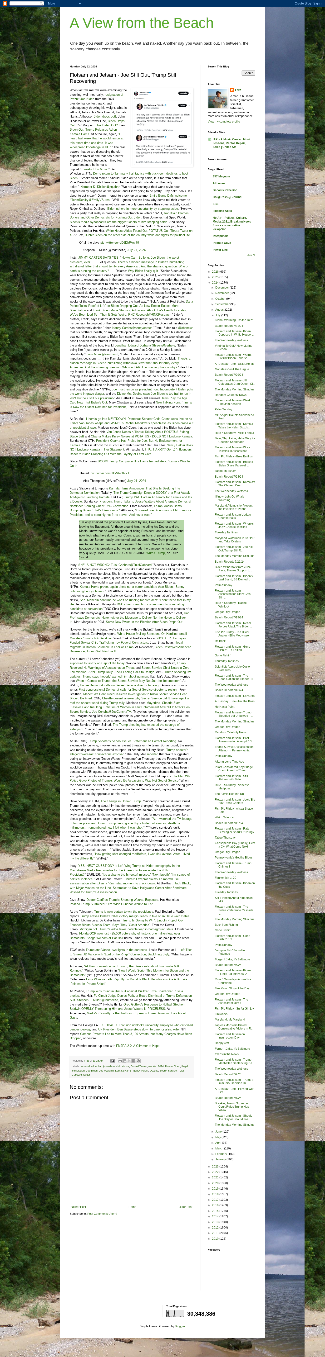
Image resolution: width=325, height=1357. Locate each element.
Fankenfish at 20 (225, 877)
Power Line (220, 249)
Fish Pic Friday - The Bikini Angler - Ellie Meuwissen (233, 634)
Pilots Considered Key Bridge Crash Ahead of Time (234, 768)
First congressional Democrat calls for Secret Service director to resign (128, 689)
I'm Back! (220, 641)
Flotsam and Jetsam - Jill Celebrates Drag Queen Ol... (235, 382)
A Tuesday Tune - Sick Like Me (235, 363)
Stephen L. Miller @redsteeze (97, 1000)
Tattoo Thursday (225, 471)
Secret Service (168, 1070)
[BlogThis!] (124, 1060)
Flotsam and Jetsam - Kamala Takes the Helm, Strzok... (234, 425)
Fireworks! (221, 1014)
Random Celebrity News (230, 395)
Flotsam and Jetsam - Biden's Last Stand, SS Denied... (234, 577)
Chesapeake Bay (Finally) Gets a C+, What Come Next (235, 844)
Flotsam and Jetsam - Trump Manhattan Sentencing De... (234, 1061)
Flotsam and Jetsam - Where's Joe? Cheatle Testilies (234, 525)
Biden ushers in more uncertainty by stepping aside (142, 208)
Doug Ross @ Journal (227, 197)
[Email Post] (112, 1060)
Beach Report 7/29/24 (229, 374)
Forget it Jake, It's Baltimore (232, 1048)
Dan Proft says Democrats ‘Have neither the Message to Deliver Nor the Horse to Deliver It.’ (129, 617)
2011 (215, 1233)
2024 (215, 282)
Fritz (238, 90)
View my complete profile (224, 121)
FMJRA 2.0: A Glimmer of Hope (137, 1046)
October (220, 298)
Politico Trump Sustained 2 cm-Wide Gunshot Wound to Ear (111, 904)
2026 (215, 271)
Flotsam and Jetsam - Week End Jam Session (233, 402)
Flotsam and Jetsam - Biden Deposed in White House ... (234, 333)
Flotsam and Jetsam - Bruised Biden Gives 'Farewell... (234, 463)
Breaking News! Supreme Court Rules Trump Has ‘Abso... (232, 1107)
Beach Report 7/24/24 (229, 476)
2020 (215, 1183)
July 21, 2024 (136, 250)
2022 (215, 1172)
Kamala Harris (123, 1070)
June (218, 1131)
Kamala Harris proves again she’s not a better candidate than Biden (126, 586)
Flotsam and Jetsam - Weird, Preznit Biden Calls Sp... (233, 356)
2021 (215, 1177)
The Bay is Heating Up (229, 794)
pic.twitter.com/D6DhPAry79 (119, 242)
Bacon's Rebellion (225, 190)
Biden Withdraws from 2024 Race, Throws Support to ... (234, 568)
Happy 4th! (222, 1043)
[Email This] (120, 1060)
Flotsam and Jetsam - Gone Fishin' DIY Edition (232, 648)
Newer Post (78, 1207)
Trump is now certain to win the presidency (123, 911)
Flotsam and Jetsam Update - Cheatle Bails (234, 516)
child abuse (122, 1066)
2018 (215, 1194)
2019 (215, 1188)
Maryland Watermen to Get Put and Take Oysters (234, 539)
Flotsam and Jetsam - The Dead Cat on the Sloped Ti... (235, 677)
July (218, 315)
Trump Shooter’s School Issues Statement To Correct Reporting (132, 741)
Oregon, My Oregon (227, 612)
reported (152, 754)
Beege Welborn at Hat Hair (105, 938)
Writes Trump (155, 553)
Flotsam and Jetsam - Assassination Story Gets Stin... (233, 594)
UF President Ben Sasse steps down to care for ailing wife (138, 1029)
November (222, 293)
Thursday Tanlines (227, 661)
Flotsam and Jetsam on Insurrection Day (230, 1036)
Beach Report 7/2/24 (228, 1074)
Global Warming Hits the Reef (234, 320)
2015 (215, 1211)
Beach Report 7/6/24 (228, 965)
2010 (215, 1238)
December (222, 287)
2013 (215, 1222)
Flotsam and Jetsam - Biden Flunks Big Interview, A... (233, 972)
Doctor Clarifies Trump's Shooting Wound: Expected (122, 900)
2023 (215, 1166)
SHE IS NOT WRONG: (94, 565)
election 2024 (156, 1066)
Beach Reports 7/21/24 (230, 561)
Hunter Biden (172, 1066)
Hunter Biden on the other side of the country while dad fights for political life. (138, 235)
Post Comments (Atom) (102, 1213)
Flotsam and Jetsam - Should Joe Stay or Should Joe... (233, 1117)
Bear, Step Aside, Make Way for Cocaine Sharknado (235, 440)
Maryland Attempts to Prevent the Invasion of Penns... (233, 507)
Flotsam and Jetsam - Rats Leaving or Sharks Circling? (234, 830)
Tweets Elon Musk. (95, 169)
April (218, 1142)
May (218, 1137)
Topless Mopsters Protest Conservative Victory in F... (233, 1027)
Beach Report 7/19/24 (229, 617)
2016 (215, 1205)
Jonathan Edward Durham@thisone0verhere (145, 345)
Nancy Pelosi (140, 1070)
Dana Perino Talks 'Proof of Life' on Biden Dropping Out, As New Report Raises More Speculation (131, 306)
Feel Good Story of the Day (232, 988)
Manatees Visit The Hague (232, 369)
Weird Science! (224, 817)
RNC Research (138, 314)
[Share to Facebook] (133, 1060)
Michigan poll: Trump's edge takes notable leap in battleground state (126, 929)
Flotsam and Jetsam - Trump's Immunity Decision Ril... (234, 1081)
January (221, 1159)
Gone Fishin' (223, 655)
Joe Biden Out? (107, 125)
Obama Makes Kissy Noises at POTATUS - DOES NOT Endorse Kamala (141, 436)
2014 (215, 1216)
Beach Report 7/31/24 (229, 325)
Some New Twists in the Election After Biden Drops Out (144, 622)
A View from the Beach (142, 23)
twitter (86, 1074)
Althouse (219, 183)
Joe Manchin (106, 1070)
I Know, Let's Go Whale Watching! (229, 498)
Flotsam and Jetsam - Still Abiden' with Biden (231, 777)
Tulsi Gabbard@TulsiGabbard (131, 565)
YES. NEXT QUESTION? (96, 866)
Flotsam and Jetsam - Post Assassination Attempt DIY (233, 739)
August (220, 309)
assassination (89, 1066)
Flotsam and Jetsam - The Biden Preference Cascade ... (234, 910)
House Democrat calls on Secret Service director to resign (120, 685)
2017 (215, 1199)
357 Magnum (221, 176)
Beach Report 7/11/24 (229, 823)
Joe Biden (92, 1070)
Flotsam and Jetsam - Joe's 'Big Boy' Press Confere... (235, 801)
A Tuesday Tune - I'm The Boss (235, 701)
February (221, 1154)
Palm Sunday (223, 409)
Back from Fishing (226, 924)
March (219, 1148)
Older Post (185, 1207)
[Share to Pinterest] (138, 1060)
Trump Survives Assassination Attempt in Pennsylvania (234, 748)
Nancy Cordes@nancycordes (132, 328)
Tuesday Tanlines (226, 532)
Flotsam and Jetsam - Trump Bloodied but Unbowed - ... (234, 714)
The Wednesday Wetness (231, 340)
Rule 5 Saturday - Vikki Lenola (234, 433)
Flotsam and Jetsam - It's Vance (235, 695)
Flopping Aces (222, 211)
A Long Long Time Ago (229, 761)
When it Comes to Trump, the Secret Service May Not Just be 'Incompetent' (128, 681)
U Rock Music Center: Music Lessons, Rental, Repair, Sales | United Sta (232, 143)
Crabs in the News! (227, 1054)
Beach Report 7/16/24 (229, 690)
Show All (251, 255)
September (222, 304)
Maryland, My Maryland (230, 1019)
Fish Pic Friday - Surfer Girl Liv (234, 1008)
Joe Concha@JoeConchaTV (111, 711)
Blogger (180, 1326)
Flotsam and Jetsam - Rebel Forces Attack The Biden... (233, 625)
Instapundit (220, 236)
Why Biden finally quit (143, 271)
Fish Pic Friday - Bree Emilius (234, 456)
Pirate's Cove (222, 243)
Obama (154, 1070)
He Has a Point (224, 706)
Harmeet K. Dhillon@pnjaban (100, 187)
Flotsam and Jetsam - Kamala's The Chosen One (235, 483)
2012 (215, 1227)
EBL (215, 204)
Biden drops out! (105, 116)
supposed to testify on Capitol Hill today (97, 663)
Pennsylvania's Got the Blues (233, 857)
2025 (215, 277)
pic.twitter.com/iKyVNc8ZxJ (110, 473)
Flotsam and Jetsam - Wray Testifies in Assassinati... (232, 449)
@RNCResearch (160, 314)
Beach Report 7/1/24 (228, 1098)
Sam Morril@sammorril (102, 354)
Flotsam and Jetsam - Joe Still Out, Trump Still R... (234, 548)
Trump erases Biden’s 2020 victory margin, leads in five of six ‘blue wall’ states (134, 916)
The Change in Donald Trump (121, 801)
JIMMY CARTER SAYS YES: (98, 257)
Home (132, 1207)
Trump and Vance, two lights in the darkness (116, 950)
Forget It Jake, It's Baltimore (232, 959)
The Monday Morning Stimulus (234, 389)
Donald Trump (139, 1066)
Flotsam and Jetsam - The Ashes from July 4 (231, 1001)
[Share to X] (129, 1060)
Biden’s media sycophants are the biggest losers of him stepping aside (118, 222)
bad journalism (106, 1066)
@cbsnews (185, 328)
